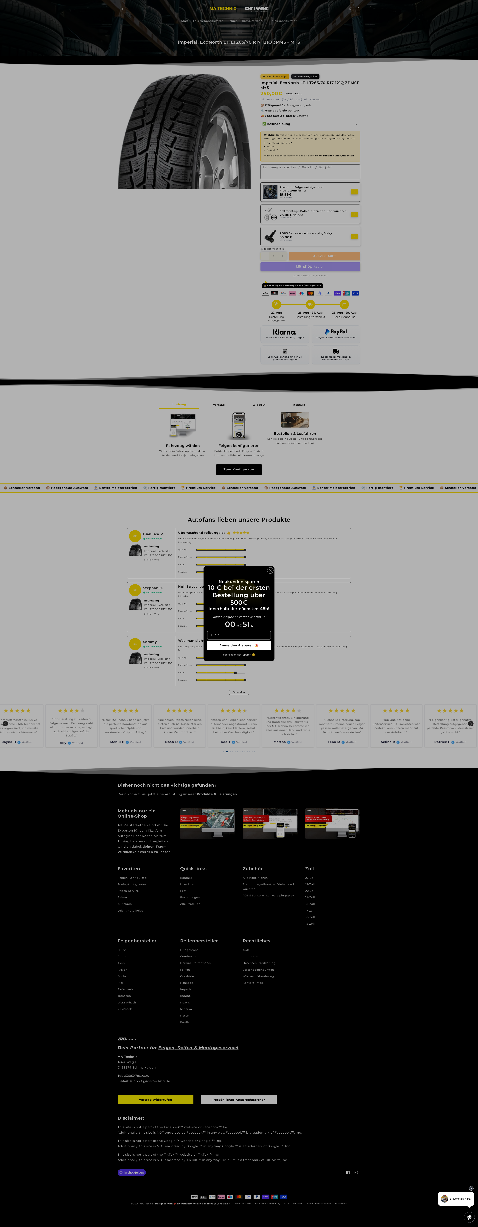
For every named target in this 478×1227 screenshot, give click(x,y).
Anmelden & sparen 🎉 (239, 645)
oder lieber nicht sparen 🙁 (239, 654)
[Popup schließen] (270, 570)
